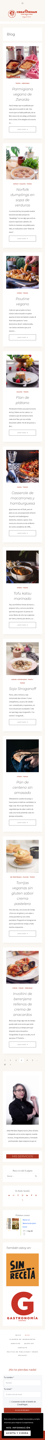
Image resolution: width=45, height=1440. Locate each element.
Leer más (22, 129)
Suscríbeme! (22, 1410)
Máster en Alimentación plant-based (29, 1223)
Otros (19, 293)
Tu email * (8, 1389)
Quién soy (29, 1343)
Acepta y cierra (17, 1433)
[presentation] (22, 62)
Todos (18, 83)
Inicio (18, 1335)
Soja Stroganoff (22, 689)
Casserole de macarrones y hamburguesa (22, 498)
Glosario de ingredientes (22, 1339)
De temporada (16, 877)
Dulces (19, 392)
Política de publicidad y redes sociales (22, 1353)
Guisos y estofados (19, 679)
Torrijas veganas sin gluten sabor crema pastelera (22, 893)
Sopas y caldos (19, 184)
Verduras (25, 83)
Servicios (15, 1343)
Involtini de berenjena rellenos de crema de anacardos (22, 1004)
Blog (27, 1335)
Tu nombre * (9, 1377)
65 (5, 1064)
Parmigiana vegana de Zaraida (22, 94)
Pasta (19, 487)
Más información (18, 1428)
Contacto (22, 1347)
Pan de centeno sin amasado (23, 787)
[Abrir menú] (22, 3)
